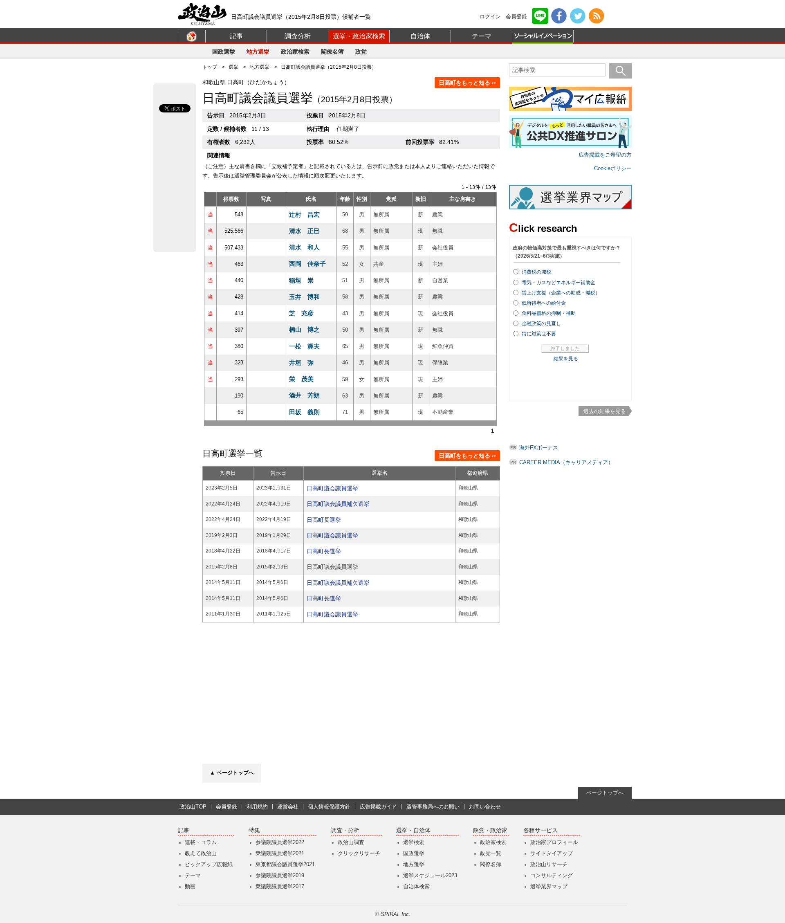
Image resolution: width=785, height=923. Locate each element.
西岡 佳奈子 (307, 263)
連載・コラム (201, 842)
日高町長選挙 (324, 520)
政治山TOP (192, 807)
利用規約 (257, 807)
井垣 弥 (301, 362)
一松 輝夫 (304, 346)
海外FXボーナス (538, 448)
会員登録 (516, 16)
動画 (190, 886)
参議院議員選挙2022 (280, 842)
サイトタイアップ (551, 853)
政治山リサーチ (548, 864)
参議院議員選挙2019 (280, 875)
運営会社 (287, 807)
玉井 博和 (304, 296)
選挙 (233, 67)
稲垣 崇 (301, 280)
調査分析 (298, 36)
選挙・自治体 (413, 830)
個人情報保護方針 (329, 807)
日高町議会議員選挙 (332, 488)
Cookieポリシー (613, 168)
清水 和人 (304, 247)
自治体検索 (416, 886)
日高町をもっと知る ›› (467, 82)
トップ (209, 67)
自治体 (420, 36)
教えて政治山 (201, 853)
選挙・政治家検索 (359, 36)
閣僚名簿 (332, 51)
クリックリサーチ (359, 853)
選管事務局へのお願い (433, 807)
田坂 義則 (304, 412)
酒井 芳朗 (304, 395)
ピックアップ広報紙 (209, 864)
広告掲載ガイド (378, 807)
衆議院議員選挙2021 (280, 853)
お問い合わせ (485, 807)
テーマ (481, 36)
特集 (254, 830)
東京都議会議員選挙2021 (285, 864)
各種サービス (540, 830)
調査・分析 (345, 830)
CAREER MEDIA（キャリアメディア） (566, 462)
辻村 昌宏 (304, 214)
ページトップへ (605, 793)
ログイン (490, 16)
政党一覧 (490, 853)
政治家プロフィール (554, 842)
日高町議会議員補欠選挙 (338, 504)
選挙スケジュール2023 (430, 875)
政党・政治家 (490, 830)
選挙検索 (413, 842)
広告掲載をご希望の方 (605, 155)
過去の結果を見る (604, 411)
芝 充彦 (301, 313)
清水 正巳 (304, 230)
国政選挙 (223, 51)
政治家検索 (295, 51)
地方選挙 (258, 51)
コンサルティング (551, 875)
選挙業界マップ (548, 886)
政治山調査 (351, 842)
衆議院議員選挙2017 (280, 886)
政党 (361, 51)
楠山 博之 (304, 329)
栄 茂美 (301, 378)
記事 (236, 36)
